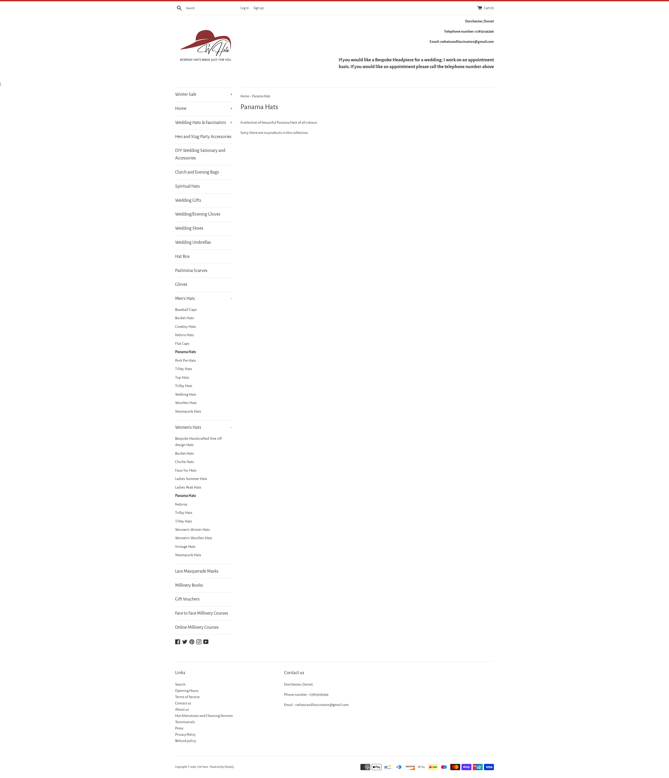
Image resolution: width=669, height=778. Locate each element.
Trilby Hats (183, 386)
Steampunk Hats (188, 411)
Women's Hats (203, 427)
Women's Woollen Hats (193, 538)
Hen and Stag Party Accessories (203, 136)
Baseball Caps (186, 310)
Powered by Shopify (222, 766)
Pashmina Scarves (191, 270)
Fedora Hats (184, 335)
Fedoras (181, 504)
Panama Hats (185, 352)
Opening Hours (187, 691)
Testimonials (185, 722)
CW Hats (203, 766)
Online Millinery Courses (197, 627)
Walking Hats (185, 394)
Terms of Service (187, 697)
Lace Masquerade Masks (196, 571)
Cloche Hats (184, 462)
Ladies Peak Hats (188, 487)
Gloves (181, 284)
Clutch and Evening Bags (197, 172)
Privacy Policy (185, 735)
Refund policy (185, 741)
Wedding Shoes (189, 228)
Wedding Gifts (188, 200)
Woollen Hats (186, 403)
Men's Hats (203, 298)
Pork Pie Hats (185, 361)
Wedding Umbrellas (193, 242)
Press (179, 728)
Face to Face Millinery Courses (201, 613)
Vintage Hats (185, 547)
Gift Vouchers (187, 599)
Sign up (258, 8)
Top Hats (182, 377)
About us (182, 709)
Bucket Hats (184, 318)
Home (204, 108)
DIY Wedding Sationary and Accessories (200, 154)
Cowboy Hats (185, 327)
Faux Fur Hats (186, 470)
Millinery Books (189, 585)
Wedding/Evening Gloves (197, 214)
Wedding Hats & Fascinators (204, 122)
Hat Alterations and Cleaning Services (204, 716)
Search (180, 684)
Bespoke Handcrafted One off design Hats (198, 442)
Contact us (183, 703)
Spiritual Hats (187, 186)
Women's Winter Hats (192, 530)
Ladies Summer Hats (191, 479)
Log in (244, 8)
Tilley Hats (183, 369)
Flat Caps (182, 344)
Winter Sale (204, 94)
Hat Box (182, 256)
